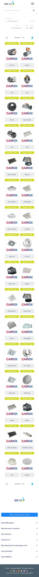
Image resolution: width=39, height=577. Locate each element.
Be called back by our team (20, 515)
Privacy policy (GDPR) (27, 573)
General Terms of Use (12, 573)
